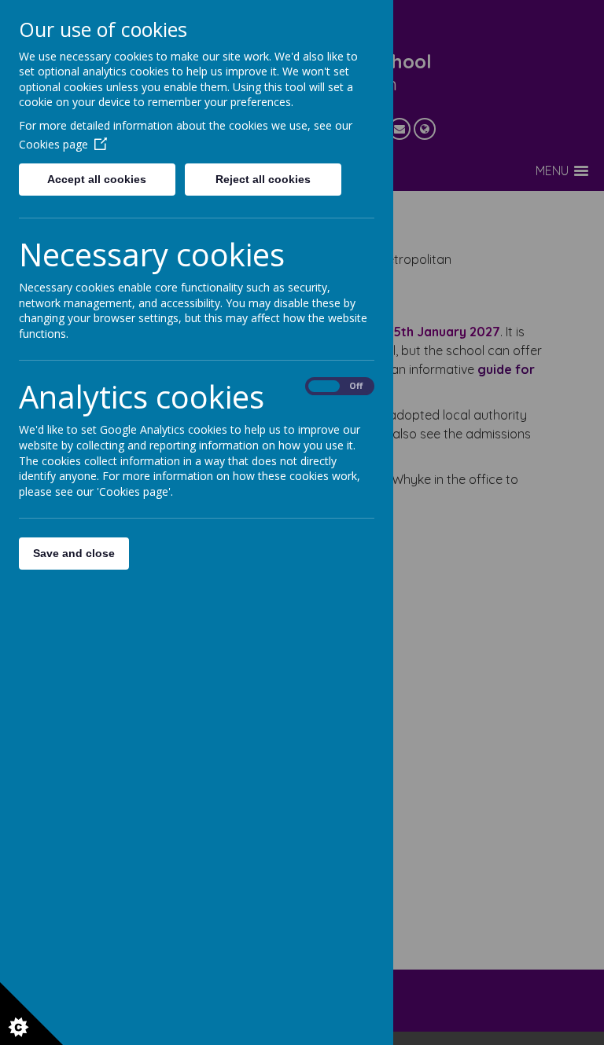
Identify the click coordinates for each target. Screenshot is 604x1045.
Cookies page (53, 144)
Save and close (74, 553)
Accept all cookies (96, 179)
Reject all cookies (263, 179)
